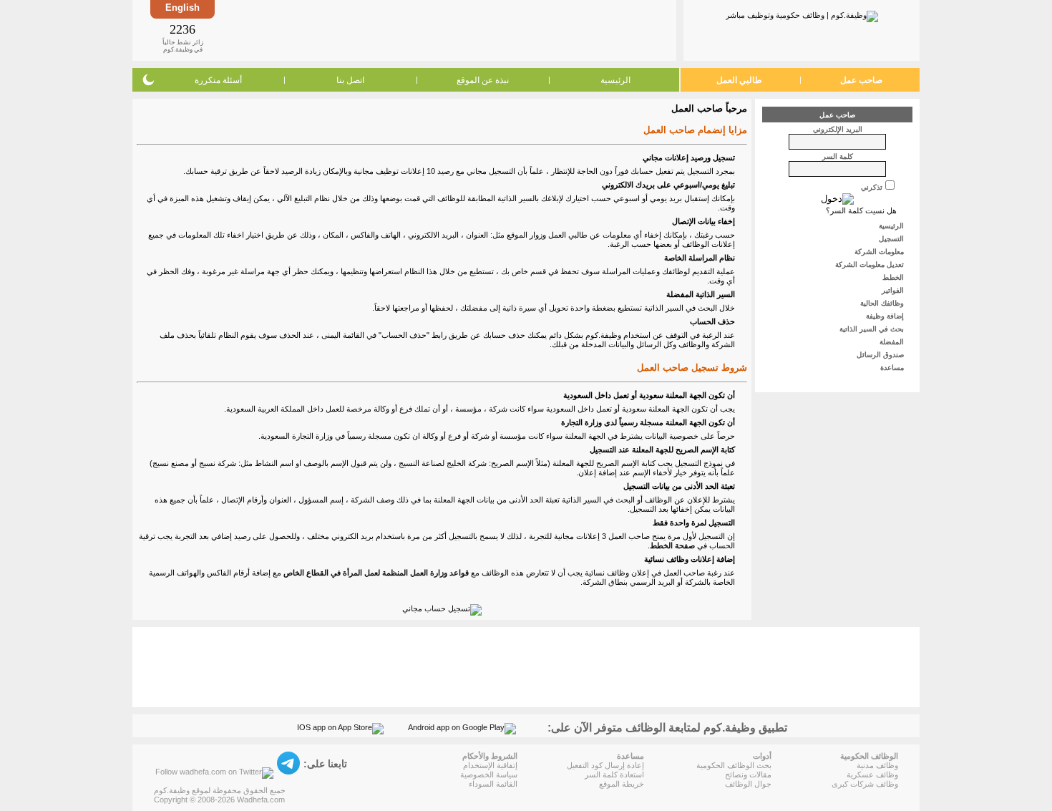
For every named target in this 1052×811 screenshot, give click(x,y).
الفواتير (894, 290)
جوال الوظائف (748, 784)
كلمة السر (837, 156)
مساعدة (893, 367)
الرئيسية (615, 80)
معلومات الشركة (880, 252)
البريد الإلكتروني (837, 129)
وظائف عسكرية (872, 774)
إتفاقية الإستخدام (490, 765)
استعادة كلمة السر (614, 774)
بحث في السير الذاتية (872, 329)
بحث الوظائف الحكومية (733, 765)
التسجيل (892, 239)
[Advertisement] (444, 30)
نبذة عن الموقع (483, 80)
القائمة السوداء (493, 784)
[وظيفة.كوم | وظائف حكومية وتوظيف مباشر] (802, 13)
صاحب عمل (861, 80)
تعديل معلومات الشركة (870, 264)
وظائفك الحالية (883, 303)
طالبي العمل (739, 80)
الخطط (894, 277)
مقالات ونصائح (748, 774)
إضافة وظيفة (886, 316)
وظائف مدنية (877, 765)
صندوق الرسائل (881, 355)
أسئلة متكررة (218, 80)
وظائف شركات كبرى (865, 784)
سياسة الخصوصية (488, 774)
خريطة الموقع (621, 784)
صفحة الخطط (672, 545)
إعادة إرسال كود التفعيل (605, 765)
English (182, 7)
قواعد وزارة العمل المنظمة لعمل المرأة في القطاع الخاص (376, 572)
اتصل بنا (350, 80)
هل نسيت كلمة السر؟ (861, 210)
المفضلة (893, 342)
